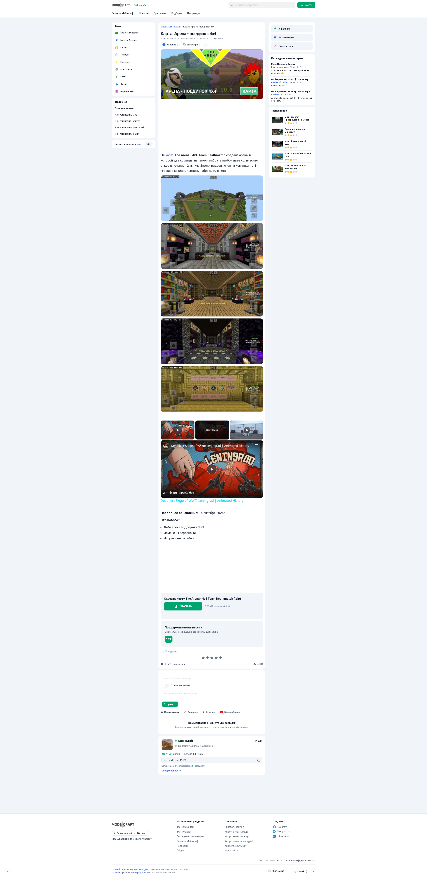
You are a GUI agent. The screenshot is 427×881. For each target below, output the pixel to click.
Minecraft (116, 873)
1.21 (168, 639)
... (204, 44)
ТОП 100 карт (184, 831)
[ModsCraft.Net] (123, 824)
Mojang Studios (141, 873)
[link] (166, 445)
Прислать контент (125, 108)
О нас (260, 861)
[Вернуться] (7, 871)
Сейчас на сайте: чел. (131, 833)
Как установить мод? (126, 114)
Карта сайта (231, 850)
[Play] (247, 430)
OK (148, 144)
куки (139, 144)
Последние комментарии (190, 836)
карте (169, 155)
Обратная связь (274, 861)
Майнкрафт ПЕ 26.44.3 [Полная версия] (292, 92)
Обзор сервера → (171, 770)
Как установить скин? (127, 134)
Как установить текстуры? (129, 127)
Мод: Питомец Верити (283, 64)
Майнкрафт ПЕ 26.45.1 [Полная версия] (292, 79)
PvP (163, 651)
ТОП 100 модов (185, 827)
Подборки (182, 846)
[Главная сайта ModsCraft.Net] (121, 5)
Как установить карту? (127, 121)
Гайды (180, 850)
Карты (177, 26)
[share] (256, 444)
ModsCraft (166, 26)
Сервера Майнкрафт (188, 841)
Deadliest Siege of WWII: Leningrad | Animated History (210, 446)
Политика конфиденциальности (300, 861)
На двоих (172, 651)
